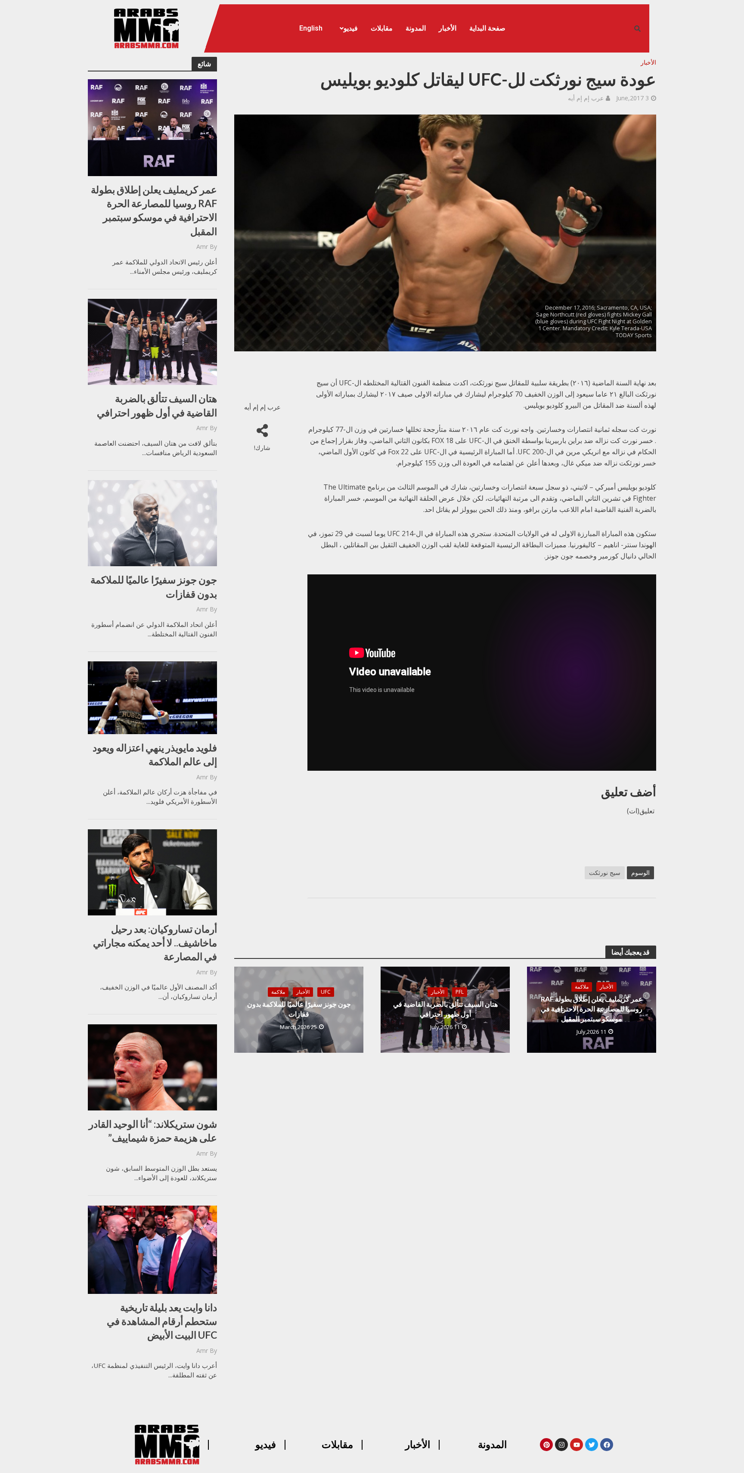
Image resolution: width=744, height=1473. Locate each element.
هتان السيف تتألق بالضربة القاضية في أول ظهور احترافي (157, 405)
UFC (326, 991)
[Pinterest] (546, 1444)
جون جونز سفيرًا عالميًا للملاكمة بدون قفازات (153, 586)
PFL (460, 991)
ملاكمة (582, 986)
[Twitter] (591, 1444)
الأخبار (447, 28)
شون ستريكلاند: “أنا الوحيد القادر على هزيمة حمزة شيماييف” (153, 1131)
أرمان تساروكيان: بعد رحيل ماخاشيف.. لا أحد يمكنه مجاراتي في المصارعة (155, 942)
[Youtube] (576, 1444)
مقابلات (382, 28)
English (310, 28)
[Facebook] (606, 1444)
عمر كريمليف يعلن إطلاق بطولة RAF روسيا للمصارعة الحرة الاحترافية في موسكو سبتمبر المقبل (154, 210)
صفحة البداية (487, 28)
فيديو (351, 28)
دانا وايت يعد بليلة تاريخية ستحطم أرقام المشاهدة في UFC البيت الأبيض (162, 1321)
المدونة (416, 28)
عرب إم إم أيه (586, 98)
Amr (202, 246)
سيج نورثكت (604, 872)
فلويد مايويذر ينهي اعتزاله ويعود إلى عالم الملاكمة (155, 754)
